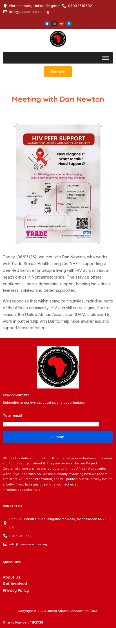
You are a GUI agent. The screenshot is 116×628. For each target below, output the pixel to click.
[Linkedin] (69, 24)
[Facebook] (47, 24)
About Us (11, 577)
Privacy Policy (16, 590)
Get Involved (15, 583)
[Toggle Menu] (105, 58)
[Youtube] (62, 24)
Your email (12, 415)
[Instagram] (54, 24)
